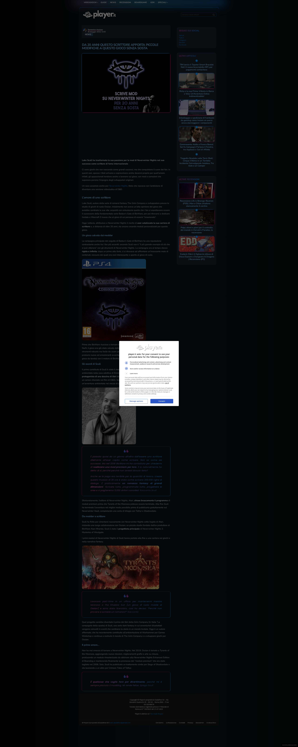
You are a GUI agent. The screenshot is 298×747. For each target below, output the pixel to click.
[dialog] (149, 373)
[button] (149, 373)
